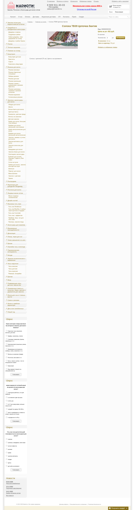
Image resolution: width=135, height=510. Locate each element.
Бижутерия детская (14, 57)
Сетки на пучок (13, 162)
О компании (51, 1)
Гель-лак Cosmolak (14, 213)
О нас (20, 17)
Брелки (10, 276)
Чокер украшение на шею (16, 240)
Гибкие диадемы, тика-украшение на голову (15, 37)
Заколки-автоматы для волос (15, 142)
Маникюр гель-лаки (14, 204)
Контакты (66, 17)
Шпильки (11, 168)
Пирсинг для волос (14, 171)
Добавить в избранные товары (107, 47)
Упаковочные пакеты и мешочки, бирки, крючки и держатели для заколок (17, 290)
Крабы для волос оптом (13, 493)
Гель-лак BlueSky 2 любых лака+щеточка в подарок (17, 209)
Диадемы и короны (14, 32)
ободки (10, 459)
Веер (9, 280)
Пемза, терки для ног (15, 236)
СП (59, 17)
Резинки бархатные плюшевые (14, 73)
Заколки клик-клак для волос (15, 146)
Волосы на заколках (14, 116)
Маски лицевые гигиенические (13, 196)
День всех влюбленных (16, 308)
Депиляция (11, 233)
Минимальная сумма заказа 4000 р (87, 6)
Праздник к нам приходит (14, 488)
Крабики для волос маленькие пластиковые (16, 126)
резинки (10, 449)
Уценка (10, 178)
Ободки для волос (14, 104)
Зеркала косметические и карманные (16, 259)
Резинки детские (13, 78)
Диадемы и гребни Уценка (16, 41)
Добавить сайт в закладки (120, 1)
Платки (10, 44)
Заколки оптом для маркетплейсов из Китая (16, 23)
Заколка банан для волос (16, 152)
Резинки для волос (14, 67)
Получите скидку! (118, 508)
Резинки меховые (14, 70)
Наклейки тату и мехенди (16, 247)
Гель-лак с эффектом (15, 215)
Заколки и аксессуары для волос (15, 101)
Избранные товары (86, 1)
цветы (9, 462)
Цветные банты (13, 112)
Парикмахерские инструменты (13, 251)
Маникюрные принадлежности (13, 229)
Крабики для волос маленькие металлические (17, 134)
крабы (9, 452)
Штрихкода (74, 1)
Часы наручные (13, 263)
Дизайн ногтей (13, 200)
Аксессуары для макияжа (16, 225)
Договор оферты (63, 504)
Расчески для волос (14, 190)
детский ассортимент (13, 466)
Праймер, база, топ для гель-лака (16, 218)
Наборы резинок (13, 76)
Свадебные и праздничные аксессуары (16, 28)
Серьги (10, 61)
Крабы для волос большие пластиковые (17, 122)
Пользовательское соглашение (78, 504)
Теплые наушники (14, 47)
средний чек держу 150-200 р (16, 409)
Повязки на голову (14, 51)
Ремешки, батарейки (14, 273)
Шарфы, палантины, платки (15, 336)
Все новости (10, 495)
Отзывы (96, 1)
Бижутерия (11, 54)
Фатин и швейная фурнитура (14, 304)
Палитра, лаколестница (16, 222)
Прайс (74, 17)
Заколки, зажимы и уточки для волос (16, 138)
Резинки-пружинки (14, 94)
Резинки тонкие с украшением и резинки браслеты (15, 85)
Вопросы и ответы (62, 1)
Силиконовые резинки (15, 97)
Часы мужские (13, 271)
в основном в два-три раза (15, 397)
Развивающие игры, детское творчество (14, 284)
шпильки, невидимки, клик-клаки (16, 442)
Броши (10, 243)
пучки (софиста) (12, 446)
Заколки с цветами (14, 176)
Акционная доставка (49, 17)
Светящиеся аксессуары (16, 154)
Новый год (11, 312)
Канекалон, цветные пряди (17, 114)
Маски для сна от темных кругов (16, 296)
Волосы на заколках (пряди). (15, 354)
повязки (10, 439)
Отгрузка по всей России (86, 9)
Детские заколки (13, 119)
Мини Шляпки (12, 173)
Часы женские (13, 266)
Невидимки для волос (15, 149)
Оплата (27, 17)
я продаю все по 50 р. (14, 417)
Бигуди (10, 255)
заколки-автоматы (13, 456)
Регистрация (119, 12)
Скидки (81, 17)
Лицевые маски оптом (15, 193)
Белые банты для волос (16, 109)
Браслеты (11, 59)
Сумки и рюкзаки (13, 300)
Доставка (36, 17)
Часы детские (12, 269)
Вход (111, 12)
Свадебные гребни (14, 34)
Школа (10, 107)
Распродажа (12, 181)
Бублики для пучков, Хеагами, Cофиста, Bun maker (16, 158)
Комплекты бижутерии (15, 64)
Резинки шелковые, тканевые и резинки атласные (14, 90)
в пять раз (10, 401)
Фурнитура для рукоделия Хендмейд (15, 185)
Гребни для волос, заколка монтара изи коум (17, 165)
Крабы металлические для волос (17, 130)
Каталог (13, 17)
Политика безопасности (94, 504)
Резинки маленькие (14, 81)
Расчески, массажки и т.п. (15, 357)
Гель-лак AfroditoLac (14, 206)
